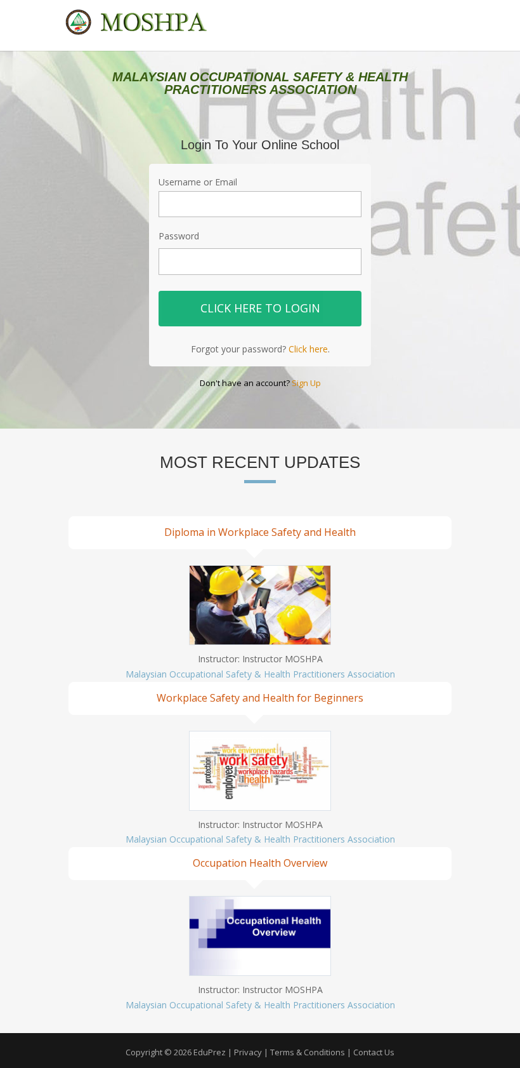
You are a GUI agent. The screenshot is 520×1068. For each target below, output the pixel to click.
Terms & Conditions (307, 1052)
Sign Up (306, 383)
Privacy (248, 1052)
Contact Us (373, 1052)
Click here (308, 349)
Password (179, 236)
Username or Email (198, 182)
